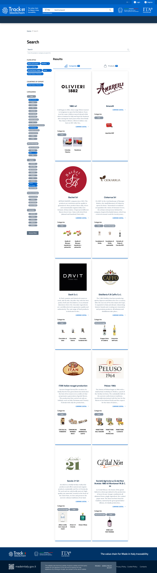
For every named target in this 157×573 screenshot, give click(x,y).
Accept (109, 567)
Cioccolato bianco (73, 339)
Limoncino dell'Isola (114, 339)
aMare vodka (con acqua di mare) (63, 527)
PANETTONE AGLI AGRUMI (99, 431)
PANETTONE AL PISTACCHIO (110, 432)
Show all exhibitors (47, 13)
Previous (93, 239)
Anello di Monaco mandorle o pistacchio (67, 244)
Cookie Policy (107, 565)
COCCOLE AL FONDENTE (63, 431)
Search (30, 49)
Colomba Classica (67, 151)
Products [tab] (112, 66)
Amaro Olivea (83, 525)
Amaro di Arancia (73, 526)
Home (29, 31)
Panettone (77, 150)
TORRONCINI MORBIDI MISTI (73, 432)
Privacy (98, 565)
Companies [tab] (74, 66)
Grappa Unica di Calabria (104, 339)
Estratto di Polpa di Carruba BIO (120, 243)
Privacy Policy (121, 566)
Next (127, 239)
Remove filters (33, 233)
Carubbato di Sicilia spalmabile (110, 243)
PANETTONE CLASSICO (120, 431)
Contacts (143, 566)
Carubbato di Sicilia (99, 242)
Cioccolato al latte (63, 339)
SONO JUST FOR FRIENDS (109, 531)
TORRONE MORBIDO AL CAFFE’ (83, 432)
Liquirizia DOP (109, 133)
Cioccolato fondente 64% (82, 339)
